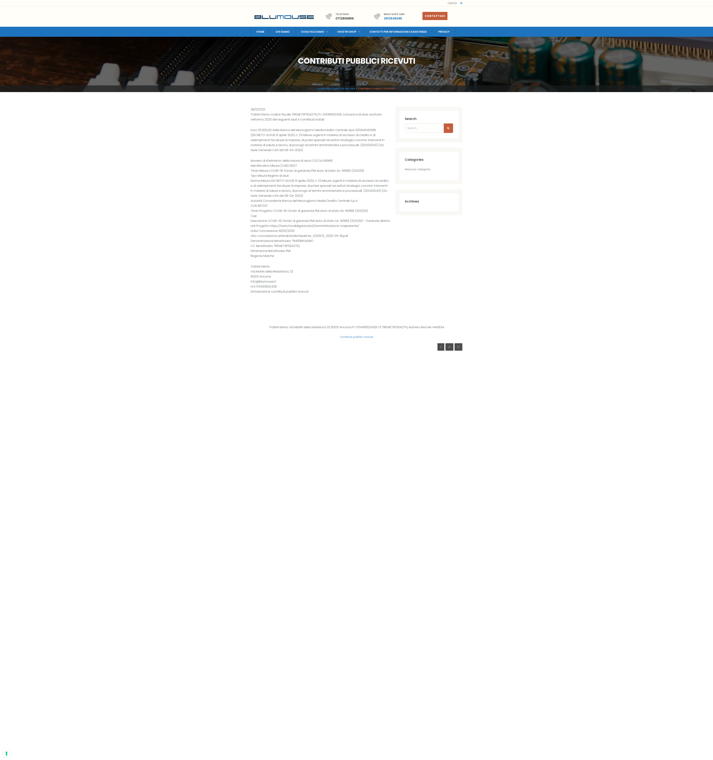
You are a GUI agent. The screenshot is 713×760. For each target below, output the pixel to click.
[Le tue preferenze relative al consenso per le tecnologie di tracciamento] (6, 753)
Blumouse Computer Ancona (336, 88)
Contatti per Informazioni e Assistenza (398, 32)
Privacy (444, 32)
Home (260, 32)
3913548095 (393, 18)
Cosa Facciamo (312, 32)
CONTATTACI (435, 16)
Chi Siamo (283, 32)
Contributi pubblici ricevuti (356, 337)
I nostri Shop (346, 32)
